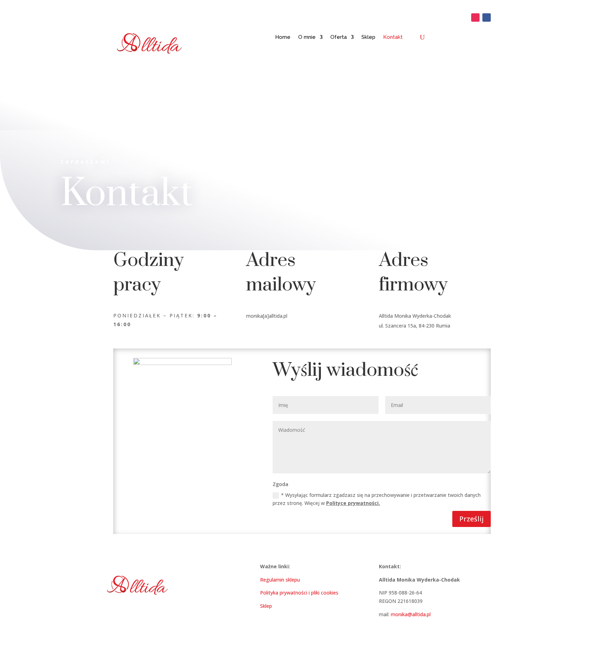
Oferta (338, 37)
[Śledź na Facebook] (486, 17)
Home (282, 37)
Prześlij (471, 518)
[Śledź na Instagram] (475, 17)
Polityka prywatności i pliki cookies (299, 592)
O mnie (307, 37)
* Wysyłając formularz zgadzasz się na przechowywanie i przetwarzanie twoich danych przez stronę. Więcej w (377, 499)
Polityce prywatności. (353, 503)
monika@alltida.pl (411, 614)
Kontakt (393, 37)
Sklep (368, 37)
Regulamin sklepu (280, 579)
